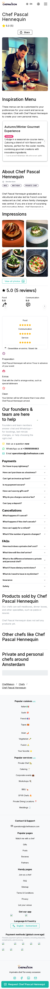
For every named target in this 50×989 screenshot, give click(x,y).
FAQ (25, 881)
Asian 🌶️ (25, 733)
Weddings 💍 (25, 807)
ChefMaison (8, 684)
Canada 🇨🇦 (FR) (22, 930)
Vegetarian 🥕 (25, 739)
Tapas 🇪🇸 (25, 725)
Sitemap (25, 887)
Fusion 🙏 (25, 745)
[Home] (9, 4)
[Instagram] (14, 978)
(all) (34, 701)
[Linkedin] (28, 978)
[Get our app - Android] (32, 915)
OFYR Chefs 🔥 (25, 795)
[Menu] (45, 4)
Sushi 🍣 (25, 712)
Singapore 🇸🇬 (33, 930)
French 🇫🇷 (25, 718)
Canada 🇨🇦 (20, 930)
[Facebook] (21, 978)
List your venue (25, 905)
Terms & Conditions (25, 893)
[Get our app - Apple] (16, 915)
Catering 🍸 (25, 769)
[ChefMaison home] (25, 967)
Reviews (25, 856)
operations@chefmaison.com (26, 826)
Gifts (25, 844)
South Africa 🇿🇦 (24, 930)
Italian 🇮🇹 (25, 706)
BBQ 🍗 (25, 789)
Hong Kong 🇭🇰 (32, 930)
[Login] (38, 4)
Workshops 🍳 (25, 781)
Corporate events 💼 (25, 775)
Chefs (22, 684)
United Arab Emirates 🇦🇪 (26, 930)
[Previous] (5, 141)
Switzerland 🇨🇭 (19, 930)
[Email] (35, 978)
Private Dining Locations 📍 (25, 801)
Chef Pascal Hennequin (14, 687)
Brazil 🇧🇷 (30, 930)
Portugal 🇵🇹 (16, 930)
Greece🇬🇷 (17, 930)
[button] (25, 32)
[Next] (44, 141)
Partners (25, 863)
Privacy (25, 899)
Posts (25, 850)
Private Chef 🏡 (25, 763)
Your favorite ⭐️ (25, 751)
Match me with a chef (25, 838)
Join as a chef (25, 875)
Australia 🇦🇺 (29, 930)
